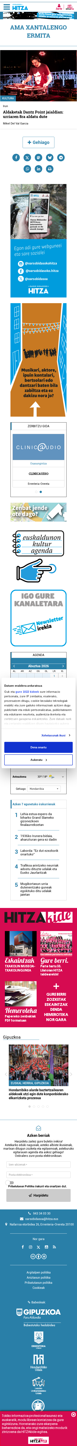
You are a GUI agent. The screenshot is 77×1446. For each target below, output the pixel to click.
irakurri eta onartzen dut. (37, 1186)
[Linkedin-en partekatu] (38, 169)
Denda (56, 1009)
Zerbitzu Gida (38, 426)
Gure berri (56, 994)
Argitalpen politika (39, 1272)
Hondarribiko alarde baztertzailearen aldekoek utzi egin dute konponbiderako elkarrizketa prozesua (38, 1094)
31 (48, 676)
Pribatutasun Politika (21, 1186)
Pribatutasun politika (38, 1282)
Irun (5, 106)
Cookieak (39, 1288)
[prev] (14, 666)
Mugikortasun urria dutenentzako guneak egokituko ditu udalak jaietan (36, 889)
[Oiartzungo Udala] (38, 1408)
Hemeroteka (56, 1015)
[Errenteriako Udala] (38, 1340)
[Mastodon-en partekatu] (38, 157)
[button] (44, 789)
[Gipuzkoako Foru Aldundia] (38, 1317)
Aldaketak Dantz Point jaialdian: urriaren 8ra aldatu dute (33, 114)
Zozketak (56, 999)
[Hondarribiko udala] (38, 1362)
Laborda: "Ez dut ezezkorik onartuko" (39, 852)
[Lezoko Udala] (38, 1385)
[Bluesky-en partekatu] (49, 157)
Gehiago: (21, 788)
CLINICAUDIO (38, 473)
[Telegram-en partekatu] (61, 157)
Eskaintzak (56, 1005)
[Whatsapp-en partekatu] (27, 169)
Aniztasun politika (38, 1277)
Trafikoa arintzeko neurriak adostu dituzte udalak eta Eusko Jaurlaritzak (39, 869)
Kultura (8, 98)
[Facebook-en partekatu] (16, 157)
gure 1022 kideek (27, 691)
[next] (63, 666)
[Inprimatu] (49, 169)
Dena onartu (38, 747)
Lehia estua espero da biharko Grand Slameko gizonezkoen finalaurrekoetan (37, 819)
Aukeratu (36, 759)
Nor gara (56, 1020)
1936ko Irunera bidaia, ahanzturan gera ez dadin (38, 837)
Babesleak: (38, 1302)
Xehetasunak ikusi (53, 735)
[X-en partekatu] (27, 157)
